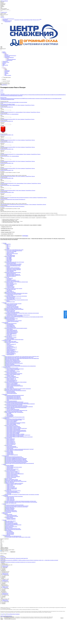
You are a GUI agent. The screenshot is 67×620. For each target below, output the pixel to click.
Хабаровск (6, 73)
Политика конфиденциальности (10, 618)
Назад (6, 53)
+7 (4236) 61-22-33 (3, 12)
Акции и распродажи (18, 95)
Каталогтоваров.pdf (66, 314)
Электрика (2, 94)
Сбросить (6, 547)
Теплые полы (27, 98)
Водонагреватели (47, 94)
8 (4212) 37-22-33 (5, 565)
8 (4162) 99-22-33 (5, 593)
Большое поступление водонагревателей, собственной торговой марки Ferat (14, 558)
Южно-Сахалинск (8, 75)
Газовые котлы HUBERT (20, 98)
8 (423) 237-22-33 (5, 573)
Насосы (23, 94)
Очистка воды (8, 95)
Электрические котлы (12, 98)
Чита (5, 74)
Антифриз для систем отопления (21, 102)
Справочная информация (11, 59)
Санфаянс (52, 94)
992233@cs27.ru (5, 594)
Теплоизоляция (56, 94)
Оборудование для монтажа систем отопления (38, 98)
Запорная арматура (40, 94)
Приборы (61, 94)
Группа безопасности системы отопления (7, 102)
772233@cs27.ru (5, 587)
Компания (6, 54)
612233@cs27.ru (4, 84)
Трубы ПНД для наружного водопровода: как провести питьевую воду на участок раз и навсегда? (17, 562)
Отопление (6, 94)
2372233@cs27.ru (5, 574)
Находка (6, 72)
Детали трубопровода (29, 94)
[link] (4, 14)
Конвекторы (6, 99)
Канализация (35, 94)
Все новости (2, 556)
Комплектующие (11, 99)
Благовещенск (7, 70)
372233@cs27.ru (5, 566)
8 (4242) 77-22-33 (5, 586)
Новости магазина (4, 550)
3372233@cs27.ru (5, 600)
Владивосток (7, 71)
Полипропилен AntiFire (18, 94)
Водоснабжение (11, 94)
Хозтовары (13, 95)
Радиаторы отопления (4, 98)
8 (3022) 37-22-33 (5, 599)
